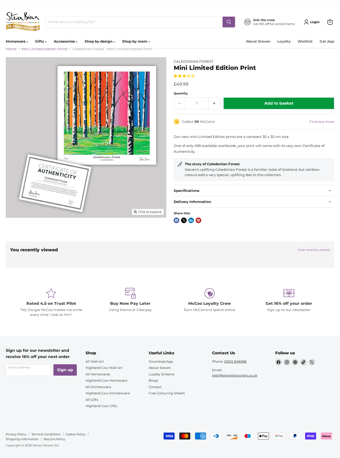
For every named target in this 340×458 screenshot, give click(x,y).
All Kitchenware (98, 387)
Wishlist (305, 41)
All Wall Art (95, 361)
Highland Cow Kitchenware (108, 393)
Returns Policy (54, 439)
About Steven (258, 41)
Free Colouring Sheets (167, 393)
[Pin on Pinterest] (198, 220)
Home (11, 49)
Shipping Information (22, 439)
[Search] (229, 22)
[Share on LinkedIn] (191, 220)
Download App (161, 361)
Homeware (16, 41)
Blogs (153, 380)
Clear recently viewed (313, 250)
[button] (185, 76)
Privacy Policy (16, 434)
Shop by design (99, 41)
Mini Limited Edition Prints (45, 49)
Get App (327, 41)
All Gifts (92, 400)
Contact (155, 387)
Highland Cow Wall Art (104, 368)
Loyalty (284, 41)
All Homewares (98, 374)
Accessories (65, 41)
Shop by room (135, 41)
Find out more (321, 122)
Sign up (65, 370)
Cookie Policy (75, 434)
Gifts (40, 41)
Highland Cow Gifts (101, 406)
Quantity (181, 93)
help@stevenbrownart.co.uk (234, 375)
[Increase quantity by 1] (214, 103)
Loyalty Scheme (161, 374)
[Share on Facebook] (176, 220)
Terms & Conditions (45, 434)
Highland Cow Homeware (106, 380)
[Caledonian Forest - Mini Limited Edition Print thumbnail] (14, 231)
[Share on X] (184, 220)
